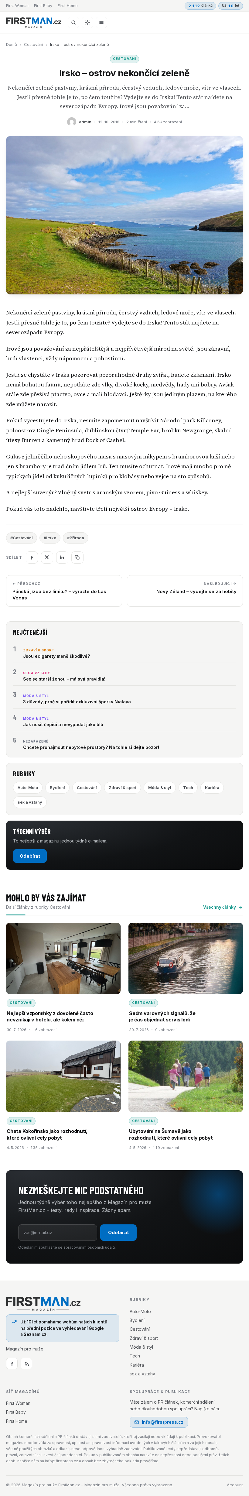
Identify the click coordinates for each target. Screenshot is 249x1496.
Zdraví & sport (122, 787)
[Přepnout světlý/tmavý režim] (87, 22)
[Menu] (101, 22)
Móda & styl (159, 787)
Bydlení (57, 787)
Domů (11, 44)
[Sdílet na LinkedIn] (62, 557)
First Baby (43, 5)
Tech (188, 787)
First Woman (17, 5)
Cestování (33, 44)
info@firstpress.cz (162, 1422)
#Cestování (21, 537)
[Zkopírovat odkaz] (77, 557)
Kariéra (212, 787)
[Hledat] (73, 22)
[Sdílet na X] (47, 557)
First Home (68, 5)
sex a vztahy (30, 802)
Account (235, 1484)
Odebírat (30, 856)
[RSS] (26, 1363)
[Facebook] (12, 1363)
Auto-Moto (28, 787)
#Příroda (75, 537)
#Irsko (50, 537)
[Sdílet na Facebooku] (32, 557)
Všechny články (219, 907)
